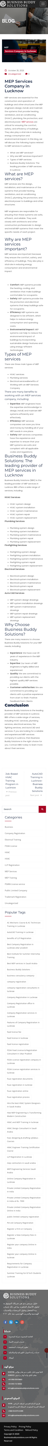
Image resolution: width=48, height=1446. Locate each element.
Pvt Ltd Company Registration (20, 1223)
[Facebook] (5, 1322)
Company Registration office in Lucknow (20, 1005)
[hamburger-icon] (43, 3)
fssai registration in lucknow (19, 1085)
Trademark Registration (15, 896)
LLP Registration (12, 865)
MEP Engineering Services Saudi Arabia (21, 1171)
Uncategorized (14, 74)
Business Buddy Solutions (18, 969)
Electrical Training (13, 839)
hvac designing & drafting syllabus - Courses (23, 1140)
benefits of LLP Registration (19, 938)
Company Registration (15, 833)
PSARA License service (15, 884)
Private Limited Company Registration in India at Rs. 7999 (24, 1199)
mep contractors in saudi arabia (21, 1163)
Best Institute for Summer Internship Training (23, 956)
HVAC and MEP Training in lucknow (22, 1122)
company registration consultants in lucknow (23, 989)
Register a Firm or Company (19, 1229)
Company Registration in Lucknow (22, 997)
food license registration (18, 1044)
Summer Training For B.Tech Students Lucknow (24, 1275)
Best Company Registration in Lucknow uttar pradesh (20, 946)
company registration (16, 981)
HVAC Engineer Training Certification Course (23, 1149)
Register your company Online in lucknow (21, 1256)
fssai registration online (17, 1091)
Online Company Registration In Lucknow (21, 1180)
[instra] (22, 1322)
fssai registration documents (20, 1079)
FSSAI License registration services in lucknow (23, 1071)
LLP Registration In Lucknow (19, 1157)
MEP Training (11, 877)
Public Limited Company (16, 890)
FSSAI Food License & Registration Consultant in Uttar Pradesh (22, 1052)
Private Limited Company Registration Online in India (24, 1209)
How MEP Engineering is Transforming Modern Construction (24, 1114)
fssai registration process (18, 1097)
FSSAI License (11, 846)
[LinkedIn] (17, 1322)
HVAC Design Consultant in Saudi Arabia (22, 1130)
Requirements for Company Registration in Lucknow (19, 1265)
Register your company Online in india (21, 1246)
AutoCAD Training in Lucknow (20, 932)
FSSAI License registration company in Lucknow (24, 1061)
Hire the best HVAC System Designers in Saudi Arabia (23, 1105)
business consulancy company (20, 975)
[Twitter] (11, 1322)
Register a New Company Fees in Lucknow (21, 1237)
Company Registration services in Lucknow (22, 1015)
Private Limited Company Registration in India (24, 1190)
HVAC (7, 852)
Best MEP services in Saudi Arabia (22, 963)
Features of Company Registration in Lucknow (23, 1024)
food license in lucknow (17, 1038)
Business (9, 827)
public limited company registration (23, 1216)
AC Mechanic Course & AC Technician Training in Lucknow (24, 924)
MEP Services (11, 871)
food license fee (14, 1032)
